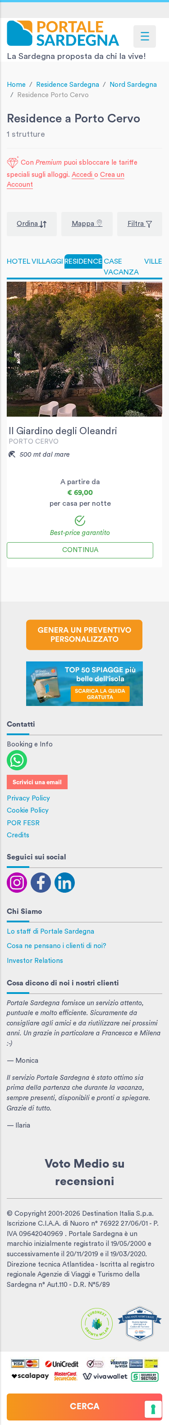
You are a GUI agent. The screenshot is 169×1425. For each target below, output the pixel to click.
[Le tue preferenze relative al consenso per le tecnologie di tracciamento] (153, 1409)
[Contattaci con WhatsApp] (17, 759)
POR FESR (23, 823)
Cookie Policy (28, 810)
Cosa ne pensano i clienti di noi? (56, 946)
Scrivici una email (37, 782)
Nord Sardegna (133, 84)
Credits (18, 835)
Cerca (85, 1407)
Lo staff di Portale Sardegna (50, 931)
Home (16, 84)
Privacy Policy (28, 798)
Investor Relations (35, 960)
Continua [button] (80, 550)
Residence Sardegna (67, 84)
